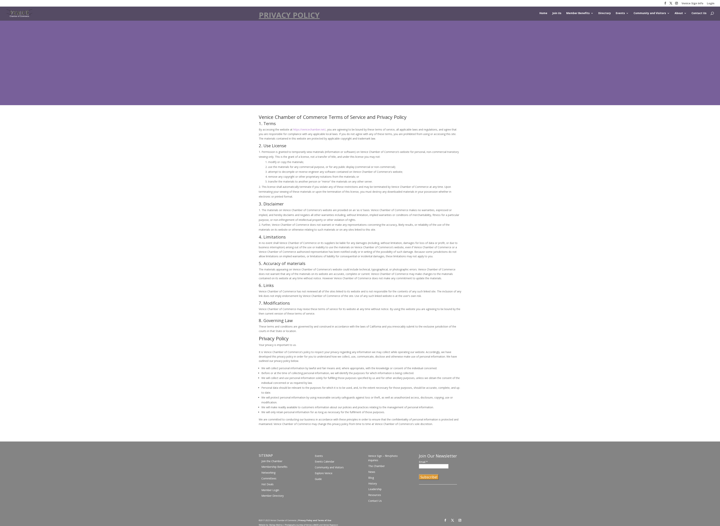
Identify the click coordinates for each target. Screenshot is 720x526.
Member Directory (272, 495)
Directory (604, 13)
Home (543, 13)
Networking (268, 472)
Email (423, 462)
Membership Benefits (274, 467)
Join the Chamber (271, 461)
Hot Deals (267, 484)
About (679, 13)
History (372, 483)
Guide (318, 479)
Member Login (270, 490)
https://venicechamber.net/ (309, 129)
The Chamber (376, 466)
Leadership (375, 489)
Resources (374, 495)
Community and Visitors (650, 13)
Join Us (556, 13)
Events (620, 13)
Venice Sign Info (692, 3)
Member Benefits (578, 13)
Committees (268, 478)
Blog (371, 477)
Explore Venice (323, 473)
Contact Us (699, 13)
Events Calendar (324, 461)
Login (710, 3)
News (371, 472)
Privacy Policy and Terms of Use (314, 520)
